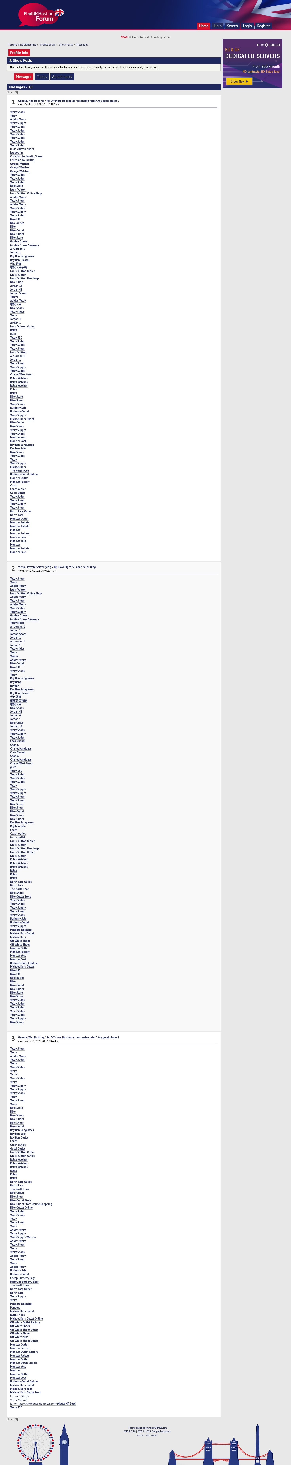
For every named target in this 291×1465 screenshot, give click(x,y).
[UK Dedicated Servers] (252, 87)
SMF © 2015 (144, 1431)
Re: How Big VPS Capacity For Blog (75, 567)
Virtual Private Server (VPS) (34, 567)
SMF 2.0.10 (129, 1431)
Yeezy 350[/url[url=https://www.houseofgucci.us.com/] (43, 1402)
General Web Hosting (31, 101)
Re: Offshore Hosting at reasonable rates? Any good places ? (83, 101)
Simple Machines (161, 1431)
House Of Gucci (19, 1396)
